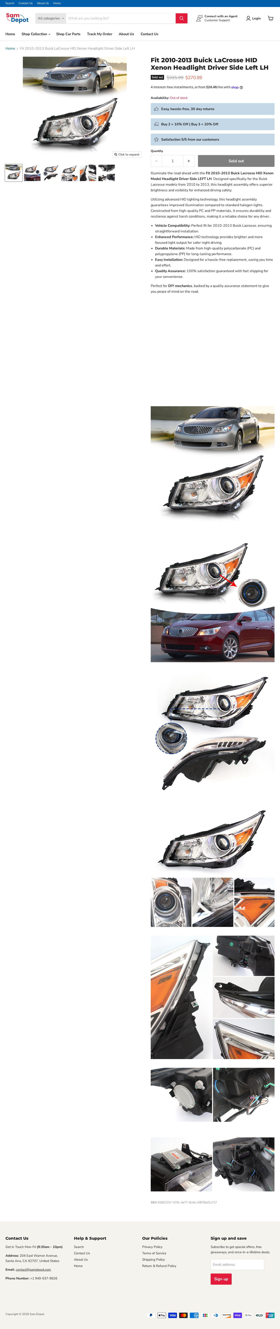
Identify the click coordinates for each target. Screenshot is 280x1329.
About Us (43, 3)
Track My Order (99, 34)
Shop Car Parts (68, 34)
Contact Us (26, 3)
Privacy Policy (152, 1247)
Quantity (157, 151)
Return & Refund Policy (159, 1266)
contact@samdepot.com (33, 1269)
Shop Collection (35, 34)
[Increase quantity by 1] (188, 161)
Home (57, 3)
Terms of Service (154, 1253)
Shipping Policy (153, 1259)
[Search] (181, 18)
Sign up (221, 1279)
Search (9, 3)
